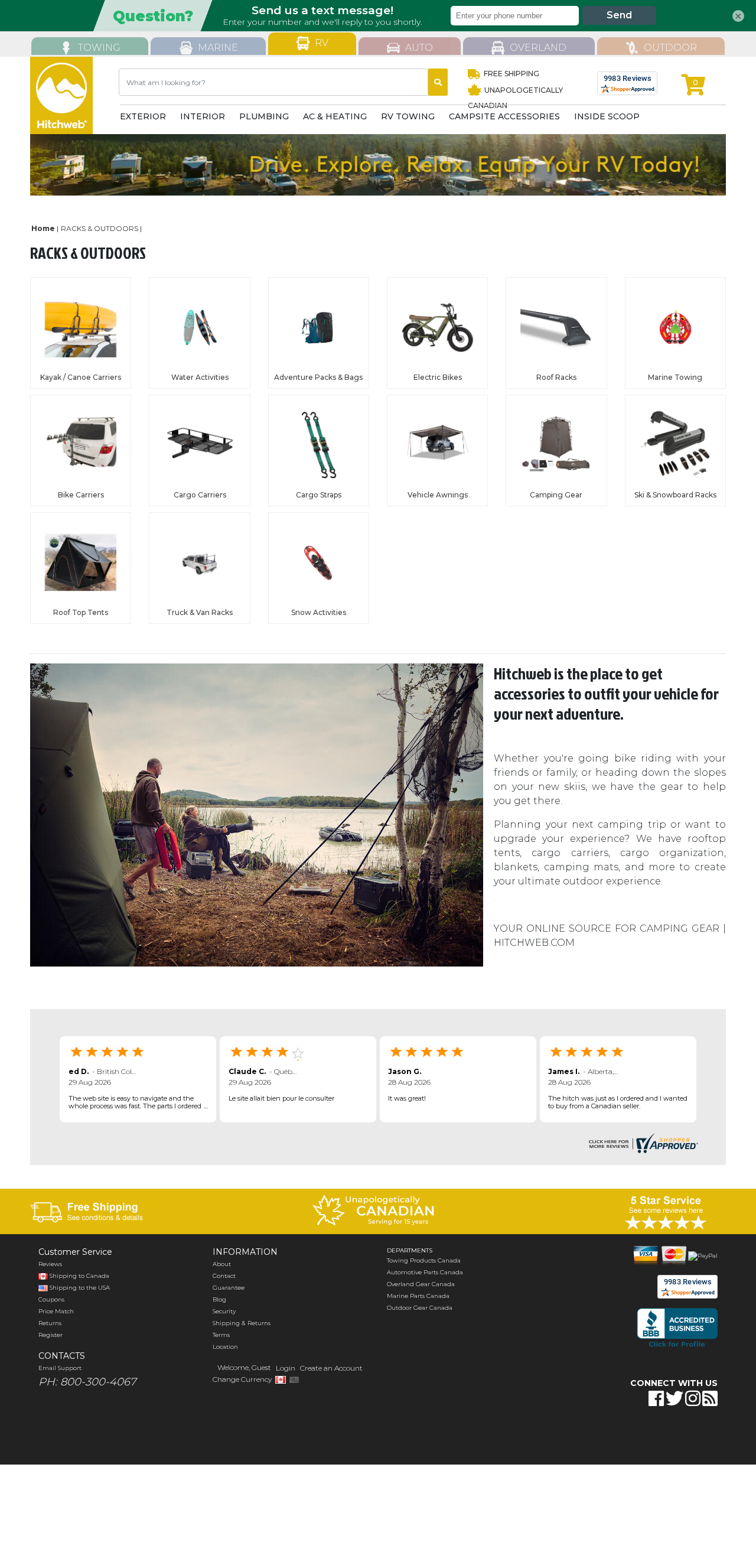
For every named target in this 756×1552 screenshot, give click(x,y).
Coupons (51, 1299)
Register (50, 1335)
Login (285, 1368)
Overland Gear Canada (421, 1284)
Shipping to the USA (79, 1287)
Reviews (50, 1264)
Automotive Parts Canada (425, 1272)
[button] (639, 1435)
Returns (49, 1323)
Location (225, 1347)
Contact (224, 1276)
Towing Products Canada (424, 1260)
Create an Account (331, 1368)
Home (43, 228)
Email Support (60, 1368)
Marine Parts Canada (418, 1296)
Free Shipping (511, 73)
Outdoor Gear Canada (419, 1308)
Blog (219, 1299)
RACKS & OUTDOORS (99, 228)
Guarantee (229, 1287)
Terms (221, 1335)
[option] (378, 165)
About (222, 1264)
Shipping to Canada (79, 1276)
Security (224, 1311)
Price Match (56, 1311)
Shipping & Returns (242, 1323)
